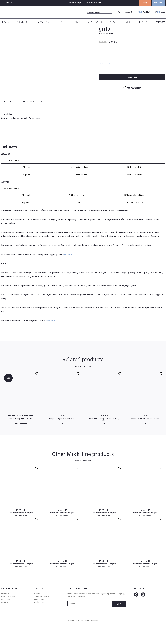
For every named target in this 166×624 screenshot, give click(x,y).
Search (89, 15)
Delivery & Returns (33, 101)
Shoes (113, 22)
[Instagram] (143, 594)
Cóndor (62, 416)
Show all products (83, 366)
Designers (22, 22)
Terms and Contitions (42, 596)
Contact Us (158, 3)
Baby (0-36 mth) (44, 22)
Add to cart (131, 77)
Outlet (160, 22)
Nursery (143, 22)
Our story (37, 593)
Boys (77, 22)
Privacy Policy (39, 599)
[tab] (10, 102)
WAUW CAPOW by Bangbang (20, 416)
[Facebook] (136, 594)
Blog (145, 3)
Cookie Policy (39, 602)
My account (127, 12)
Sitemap (4, 602)
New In (5, 22)
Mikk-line (20, 510)
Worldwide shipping (75, 3)
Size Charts (5, 599)
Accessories (95, 22)
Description (10, 101)
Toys (128, 22)
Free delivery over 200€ (93, 3)
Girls (64, 22)
